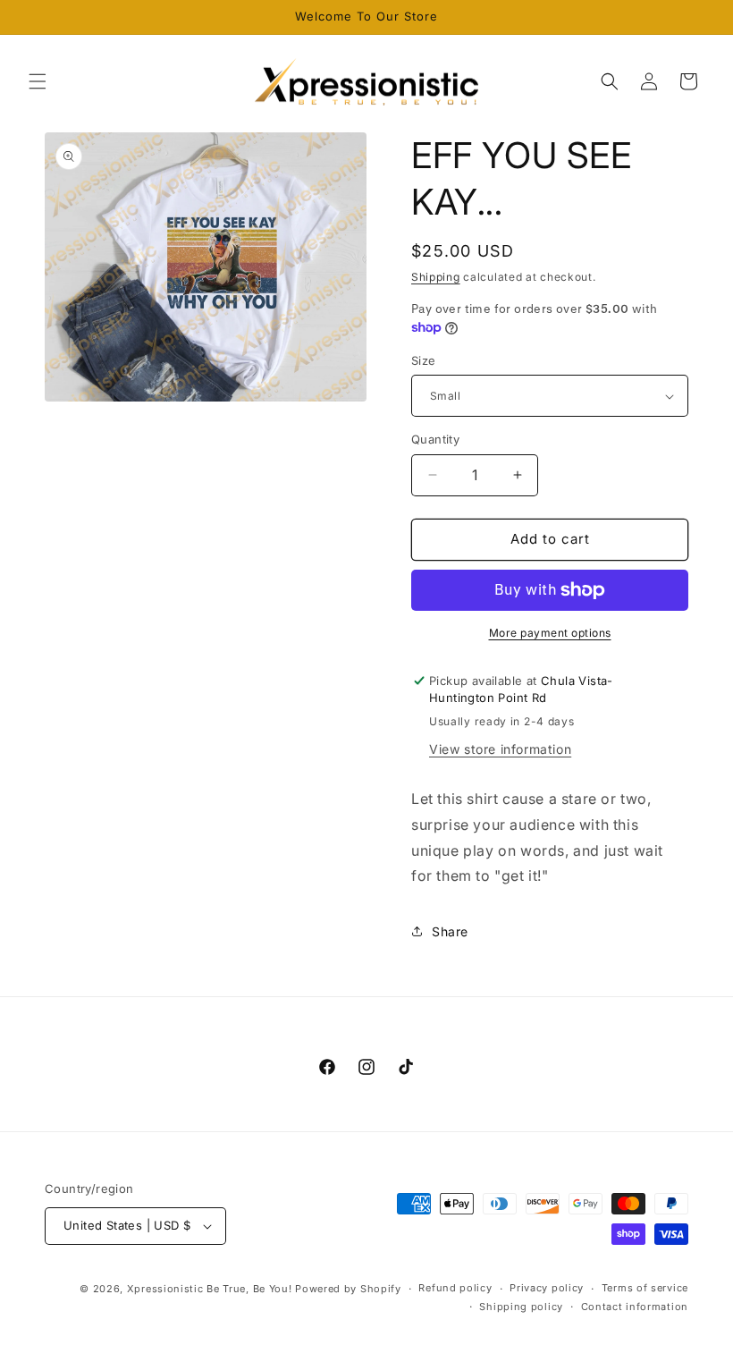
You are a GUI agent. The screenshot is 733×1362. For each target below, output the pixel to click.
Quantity (435, 439)
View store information (500, 749)
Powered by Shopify (348, 1288)
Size (423, 360)
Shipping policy (521, 1306)
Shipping (435, 276)
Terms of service (645, 1288)
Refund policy (455, 1288)
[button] (37, 81)
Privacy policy (547, 1288)
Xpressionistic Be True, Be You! (209, 1288)
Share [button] (450, 931)
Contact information (634, 1306)
